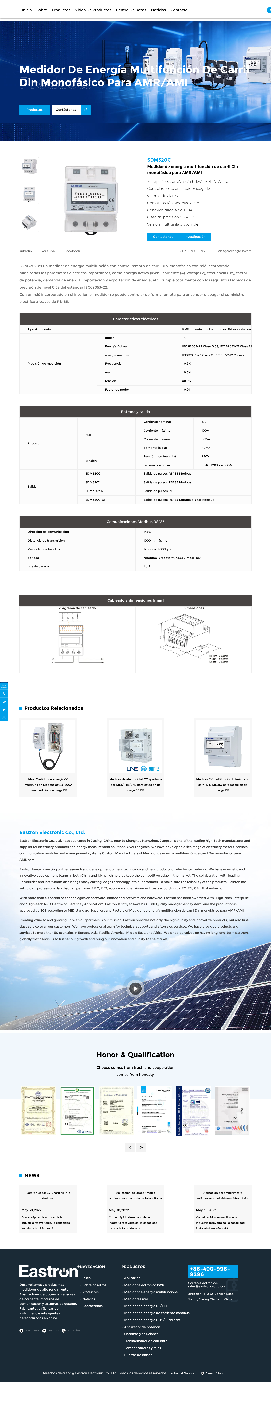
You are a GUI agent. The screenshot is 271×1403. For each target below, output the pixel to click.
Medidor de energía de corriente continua (157, 1313)
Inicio (27, 10)
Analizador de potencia (142, 1327)
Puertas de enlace (138, 1355)
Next (141, 1147)
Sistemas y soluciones (141, 1334)
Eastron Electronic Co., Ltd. (96, 1373)
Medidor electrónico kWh (144, 1285)
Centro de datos (131, 10)
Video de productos (93, 10)
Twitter (53, 1330)
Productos (61, 10)
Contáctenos (66, 110)
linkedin (25, 251)
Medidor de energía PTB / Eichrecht (152, 1320)
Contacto (179, 10)
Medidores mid (136, 1299)
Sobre (42, 10)
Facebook (32, 1330)
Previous (130, 1147)
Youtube (48, 251)
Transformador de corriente (145, 1341)
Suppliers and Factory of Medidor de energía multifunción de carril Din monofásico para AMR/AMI (167, 910)
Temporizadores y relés (142, 1348)
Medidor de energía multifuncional (151, 1292)
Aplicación (132, 1278)
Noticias (158, 10)
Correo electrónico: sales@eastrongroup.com (207, 1284)
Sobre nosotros (94, 1285)
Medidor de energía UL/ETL (146, 1306)
